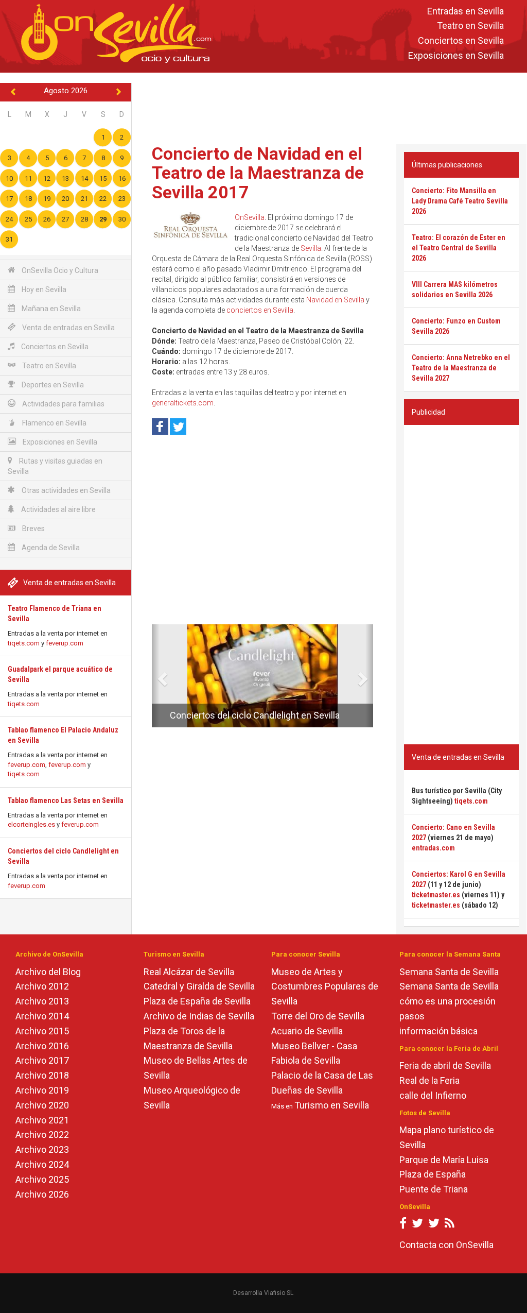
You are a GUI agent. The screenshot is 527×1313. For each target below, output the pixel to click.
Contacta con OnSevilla (446, 1244)
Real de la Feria (429, 1080)
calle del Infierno (432, 1095)
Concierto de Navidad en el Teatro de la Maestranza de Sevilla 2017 (258, 172)
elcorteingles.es (31, 824)
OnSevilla (250, 217)
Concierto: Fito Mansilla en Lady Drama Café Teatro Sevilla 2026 (460, 200)
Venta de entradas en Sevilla (68, 327)
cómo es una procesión (447, 1001)
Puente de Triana (433, 1189)
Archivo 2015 (42, 1031)
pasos (412, 1016)
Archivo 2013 (42, 1001)
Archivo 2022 (42, 1134)
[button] (156, 675)
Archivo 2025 (42, 1179)
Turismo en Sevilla (331, 1105)
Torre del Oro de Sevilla (317, 1016)
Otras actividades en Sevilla (65, 490)
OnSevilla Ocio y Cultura (59, 270)
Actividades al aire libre (58, 509)
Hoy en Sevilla (43, 289)
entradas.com (433, 848)
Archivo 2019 (42, 1090)
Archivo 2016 (42, 1046)
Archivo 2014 (42, 1016)
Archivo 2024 (42, 1164)
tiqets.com (24, 643)
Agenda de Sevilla (50, 547)
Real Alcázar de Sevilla (189, 971)
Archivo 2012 (42, 986)
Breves (33, 528)
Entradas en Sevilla (465, 11)
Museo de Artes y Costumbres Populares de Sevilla (324, 986)
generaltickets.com (183, 403)
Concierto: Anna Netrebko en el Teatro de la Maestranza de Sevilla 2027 (461, 367)
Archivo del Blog (48, 971)
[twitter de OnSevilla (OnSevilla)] (417, 1225)
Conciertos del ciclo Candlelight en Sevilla (255, 715)
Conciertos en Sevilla (461, 41)
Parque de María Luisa (443, 1159)
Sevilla (311, 248)
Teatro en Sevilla (470, 26)
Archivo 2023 (42, 1149)
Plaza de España (432, 1174)
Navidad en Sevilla (335, 300)
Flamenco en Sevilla (53, 423)
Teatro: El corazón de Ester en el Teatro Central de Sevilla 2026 (458, 247)
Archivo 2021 (42, 1120)
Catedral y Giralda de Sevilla (199, 986)
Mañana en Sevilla (50, 308)
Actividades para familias (62, 404)
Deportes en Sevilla (52, 385)
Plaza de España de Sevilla (197, 1001)
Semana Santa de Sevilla (449, 971)
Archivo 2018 (42, 1075)
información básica (438, 1031)
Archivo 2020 (42, 1105)
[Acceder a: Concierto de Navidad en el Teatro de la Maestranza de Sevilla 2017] (191, 227)
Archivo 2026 (42, 1194)
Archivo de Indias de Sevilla (199, 1016)
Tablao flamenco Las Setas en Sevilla (66, 800)
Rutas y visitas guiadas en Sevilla (55, 466)
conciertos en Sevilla (259, 310)
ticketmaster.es (436, 895)
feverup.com (64, 643)
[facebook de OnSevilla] (403, 1225)
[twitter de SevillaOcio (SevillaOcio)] (434, 1225)
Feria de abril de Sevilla (445, 1065)
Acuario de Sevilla (307, 1031)
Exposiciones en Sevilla (456, 55)
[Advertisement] (331, 106)
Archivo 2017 (42, 1060)
